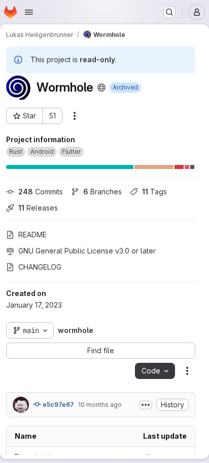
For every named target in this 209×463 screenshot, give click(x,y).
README (32, 234)
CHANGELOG (39, 267)
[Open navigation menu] (29, 12)
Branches (102, 191)
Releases (38, 207)
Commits (40, 191)
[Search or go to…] (169, 12)
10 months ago (100, 404)
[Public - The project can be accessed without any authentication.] (101, 87)
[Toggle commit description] (145, 404)
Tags (154, 191)
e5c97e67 (57, 404)
